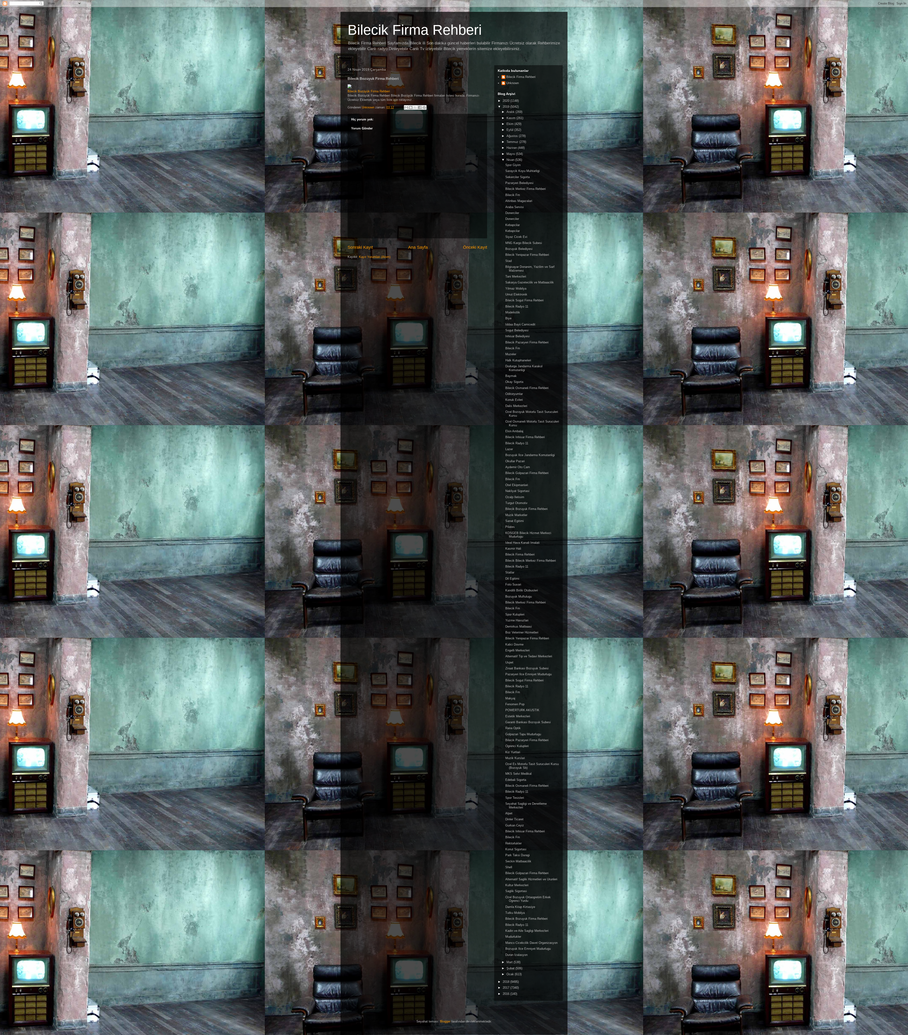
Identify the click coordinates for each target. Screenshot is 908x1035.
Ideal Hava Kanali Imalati (522, 542)
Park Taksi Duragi (517, 855)
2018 (506, 982)
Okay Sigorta (514, 382)
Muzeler (510, 354)
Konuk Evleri (514, 400)
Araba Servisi (514, 207)
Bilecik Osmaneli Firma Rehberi (527, 388)
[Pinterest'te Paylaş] (424, 107)
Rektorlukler (513, 843)
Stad (508, 261)
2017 (506, 987)
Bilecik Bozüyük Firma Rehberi (369, 91)
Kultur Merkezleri (516, 885)
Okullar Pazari (515, 461)
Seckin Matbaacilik (518, 861)
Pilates (510, 527)
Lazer (509, 449)
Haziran (512, 148)
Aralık (510, 112)
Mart (510, 962)
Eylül (510, 130)
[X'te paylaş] (415, 107)
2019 (506, 106)
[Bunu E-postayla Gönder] (406, 107)
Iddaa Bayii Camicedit (520, 324)
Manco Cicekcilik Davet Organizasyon (531, 943)
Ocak (510, 974)
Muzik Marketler (516, 515)
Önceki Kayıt (475, 247)
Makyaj (510, 698)
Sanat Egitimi (514, 521)
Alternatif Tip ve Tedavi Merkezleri (528, 656)
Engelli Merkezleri (517, 650)
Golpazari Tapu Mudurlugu (523, 734)
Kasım (511, 118)
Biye (508, 318)
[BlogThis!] (410, 107)
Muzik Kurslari (515, 758)
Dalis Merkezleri (516, 406)
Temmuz (512, 142)
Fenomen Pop (514, 704)
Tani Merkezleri (515, 276)
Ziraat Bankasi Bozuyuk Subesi (527, 668)
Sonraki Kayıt (360, 247)
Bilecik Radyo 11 (516, 306)
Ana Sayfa (418, 247)
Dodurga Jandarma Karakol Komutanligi (523, 368)
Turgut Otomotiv (516, 503)
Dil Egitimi (512, 578)
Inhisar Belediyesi (517, 336)
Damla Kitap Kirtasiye (520, 907)
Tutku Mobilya (515, 913)
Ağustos (512, 136)
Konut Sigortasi (515, 849)
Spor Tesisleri (514, 798)
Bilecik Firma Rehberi (415, 30)
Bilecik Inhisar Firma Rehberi (525, 437)
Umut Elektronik (516, 294)
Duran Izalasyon (516, 955)
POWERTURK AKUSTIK (522, 710)
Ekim (510, 124)
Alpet (508, 813)
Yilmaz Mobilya (515, 288)
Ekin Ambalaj (514, 431)
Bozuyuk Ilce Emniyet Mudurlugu (528, 948)
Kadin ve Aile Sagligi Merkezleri (527, 930)
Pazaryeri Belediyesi (519, 183)
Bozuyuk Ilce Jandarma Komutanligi (530, 455)
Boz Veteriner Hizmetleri (521, 632)
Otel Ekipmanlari (516, 485)
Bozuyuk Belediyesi (519, 249)
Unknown (512, 83)
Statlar (509, 572)
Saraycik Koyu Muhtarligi (522, 171)
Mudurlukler (513, 936)
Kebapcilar (512, 225)
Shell (508, 867)
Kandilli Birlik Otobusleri (521, 590)
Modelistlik (512, 312)
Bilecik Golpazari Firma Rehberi (527, 473)
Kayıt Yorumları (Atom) (374, 257)
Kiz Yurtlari (512, 752)
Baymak (511, 376)
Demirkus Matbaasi (518, 626)
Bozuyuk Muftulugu (518, 596)
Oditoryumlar (514, 394)
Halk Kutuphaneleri (518, 360)
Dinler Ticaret (514, 819)
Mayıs (511, 154)
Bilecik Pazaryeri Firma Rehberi (527, 342)
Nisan (510, 160)
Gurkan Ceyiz (514, 825)
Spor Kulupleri (514, 614)
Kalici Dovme (514, 644)
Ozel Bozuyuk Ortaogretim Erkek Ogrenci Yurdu (528, 899)
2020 (506, 101)
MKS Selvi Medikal (518, 773)
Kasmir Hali (513, 548)
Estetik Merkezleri (517, 716)
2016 (506, 994)
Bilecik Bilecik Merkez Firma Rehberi (530, 560)
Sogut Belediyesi (516, 330)
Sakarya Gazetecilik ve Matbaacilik (529, 282)
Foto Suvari (513, 584)
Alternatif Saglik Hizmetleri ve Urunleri (531, 879)
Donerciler (512, 213)
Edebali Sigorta (515, 780)
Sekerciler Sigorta (517, 177)
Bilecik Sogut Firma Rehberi (524, 300)
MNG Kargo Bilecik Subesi (523, 243)
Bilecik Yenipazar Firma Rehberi (527, 255)
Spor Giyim (513, 165)
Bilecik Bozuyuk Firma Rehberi (526, 509)
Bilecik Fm (512, 195)
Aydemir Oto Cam (517, 467)
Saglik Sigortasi (516, 891)
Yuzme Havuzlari (516, 620)
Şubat (510, 968)
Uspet (509, 662)
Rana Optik (513, 728)
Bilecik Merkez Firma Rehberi (525, 189)
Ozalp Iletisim (514, 497)
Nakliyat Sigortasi (517, 491)
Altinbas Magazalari (518, 201)
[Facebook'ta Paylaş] (419, 107)
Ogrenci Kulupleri (517, 746)
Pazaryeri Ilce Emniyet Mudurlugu (528, 674)
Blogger (445, 1021)
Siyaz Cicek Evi (516, 237)
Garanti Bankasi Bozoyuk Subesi (528, 722)
